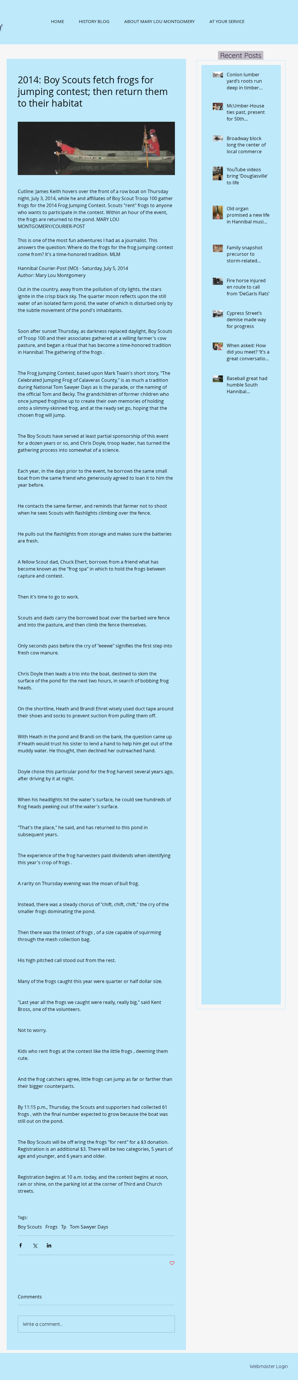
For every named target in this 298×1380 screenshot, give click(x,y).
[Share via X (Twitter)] (35, 1245)
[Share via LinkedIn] (49, 1245)
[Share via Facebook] (20, 1245)
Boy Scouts (30, 1227)
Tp (63, 1227)
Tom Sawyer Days (89, 1227)
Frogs (51, 1227)
